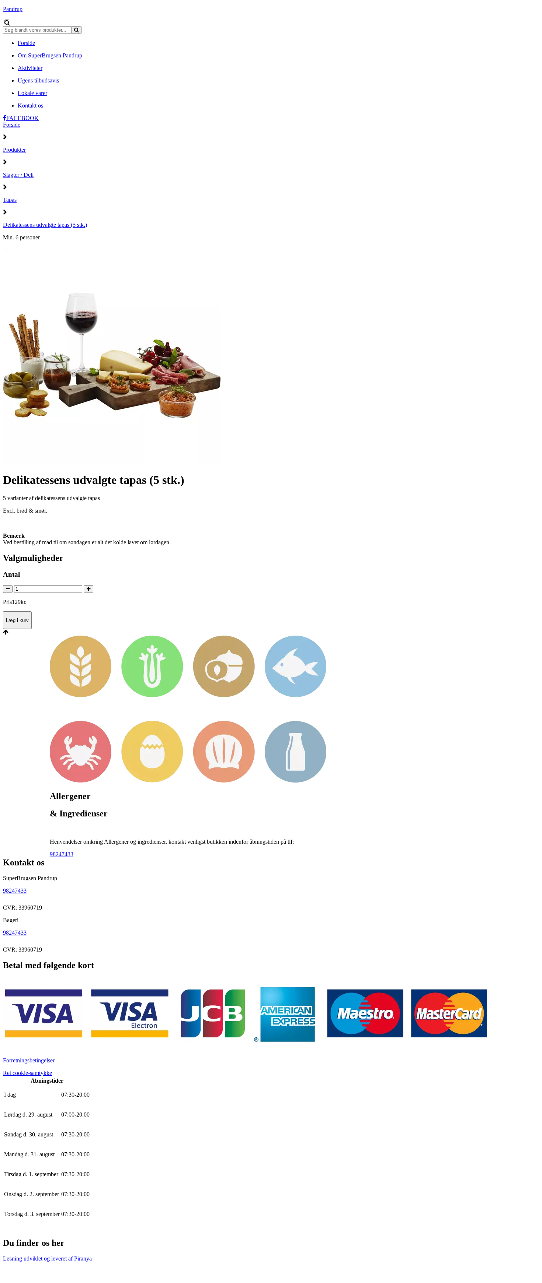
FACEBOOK (22, 118)
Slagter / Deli (18, 175)
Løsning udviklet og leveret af (47, 1258)
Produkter (14, 150)
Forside (11, 125)
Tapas (10, 200)
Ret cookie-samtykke (27, 1073)
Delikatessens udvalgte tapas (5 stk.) (45, 225)
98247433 (61, 854)
